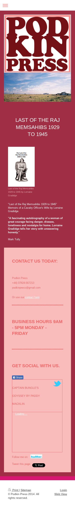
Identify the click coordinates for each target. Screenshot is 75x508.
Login (63, 490)
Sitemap (26, 490)
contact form (32, 297)
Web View (60, 494)
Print (15, 490)
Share (19, 377)
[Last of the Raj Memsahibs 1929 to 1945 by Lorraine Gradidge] (21, 167)
